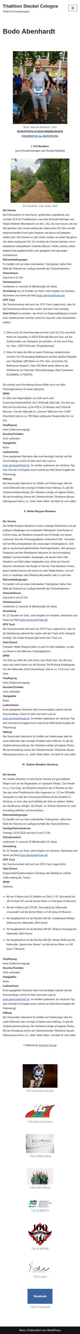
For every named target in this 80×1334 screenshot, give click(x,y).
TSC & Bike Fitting (40, 1156)
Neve (22, 1330)
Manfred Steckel (48, 1045)
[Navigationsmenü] (72, 8)
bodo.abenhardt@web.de (50, 295)
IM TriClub (43, 1187)
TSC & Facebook (40, 1307)
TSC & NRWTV (40, 1210)
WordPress (54, 1330)
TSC (32, 1187)
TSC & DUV (40, 1276)
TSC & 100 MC (40, 1248)
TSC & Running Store (40, 1121)
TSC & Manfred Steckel (40, 1091)
